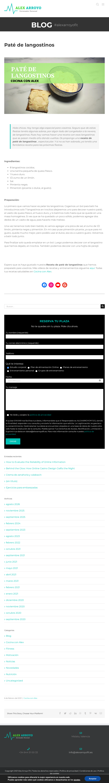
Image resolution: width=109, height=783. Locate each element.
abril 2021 (11, 574)
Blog (8, 636)
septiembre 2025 (15, 517)
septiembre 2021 (15, 555)
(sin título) (11, 481)
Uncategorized (14, 680)
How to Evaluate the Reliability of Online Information (36, 462)
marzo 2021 (12, 581)
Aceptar (92, 778)
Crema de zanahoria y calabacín (24, 474)
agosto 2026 (13, 504)
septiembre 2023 (15, 529)
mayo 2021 (12, 568)
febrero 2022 (13, 542)
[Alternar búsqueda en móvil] (97, 4)
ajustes (77, 780)
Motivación (12, 655)
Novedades (12, 668)
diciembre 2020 (15, 600)
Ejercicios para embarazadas (22, 487)
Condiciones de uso (87, 771)
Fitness (10, 648)
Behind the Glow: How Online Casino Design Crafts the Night (40, 468)
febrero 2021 (13, 587)
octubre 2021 (13, 549)
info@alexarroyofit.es (81, 752)
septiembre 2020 (16, 619)
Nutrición (11, 674)
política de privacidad (40, 415)
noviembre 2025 (15, 510)
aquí (92, 268)
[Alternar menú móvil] (103, 4)
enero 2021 (12, 593)
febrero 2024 (13, 523)
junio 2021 (11, 561)
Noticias (10, 661)
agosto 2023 (13, 536)
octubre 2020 (13, 613)
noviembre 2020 (15, 606)
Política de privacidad (69, 771)
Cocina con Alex (43, 271)
